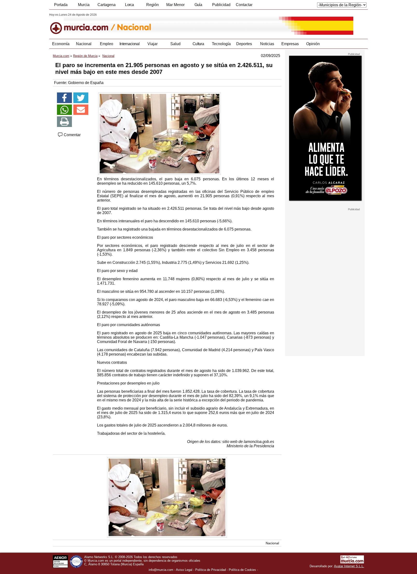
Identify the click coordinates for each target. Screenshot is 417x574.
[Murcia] (82, 24)
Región (152, 5)
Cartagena (106, 5)
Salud (175, 44)
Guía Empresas (198, 6)
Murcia (84, 5)
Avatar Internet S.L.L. (349, 566)
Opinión (313, 44)
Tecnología (221, 44)
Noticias (267, 44)
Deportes (244, 44)
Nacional (83, 44)
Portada (61, 5)
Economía (61, 44)
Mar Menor (175, 5)
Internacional (129, 44)
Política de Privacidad (210, 570)
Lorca (129, 5)
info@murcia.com (161, 570)
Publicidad (221, 5)
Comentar (72, 135)
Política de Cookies (242, 570)
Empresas (290, 44)
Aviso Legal (184, 570)
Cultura (198, 44)
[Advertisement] (325, 283)
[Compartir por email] (80, 110)
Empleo (106, 44)
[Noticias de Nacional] (167, 24)
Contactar (244, 5)
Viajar (152, 44)
